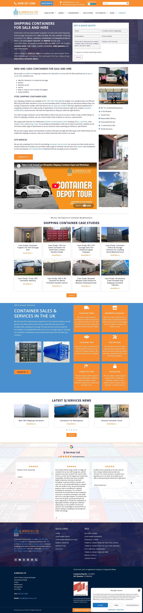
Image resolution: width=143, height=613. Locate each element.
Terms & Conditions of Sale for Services (102, 546)
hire (46, 35)
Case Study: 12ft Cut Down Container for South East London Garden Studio (57, 248)
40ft (53, 43)
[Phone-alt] (36, 559)
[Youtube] (19, 559)
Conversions (73, 13)
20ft (46, 43)
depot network (33, 41)
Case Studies (88, 13)
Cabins (61, 13)
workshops (46, 38)
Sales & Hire (49, 13)
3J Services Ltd (71, 452)
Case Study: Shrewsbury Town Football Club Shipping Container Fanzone (115, 281)
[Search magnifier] (127, 3)
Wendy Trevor (99, 477)
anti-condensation (36, 149)
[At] (32, 559)
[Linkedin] (28, 559)
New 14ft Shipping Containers (31, 420)
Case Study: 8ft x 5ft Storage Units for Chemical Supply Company (86, 248)
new (24, 73)
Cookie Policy (111, 609)
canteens (37, 38)
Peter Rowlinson (62, 485)
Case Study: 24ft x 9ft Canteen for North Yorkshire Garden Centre (57, 280)
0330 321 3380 (34, 53)
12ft (15, 542)
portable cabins (38, 544)
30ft (56, 101)
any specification (20, 549)
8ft (45, 101)
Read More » (28, 253)
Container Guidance (93, 536)
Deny (116, 605)
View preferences (132, 605)
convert (59, 35)
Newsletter (61, 546)
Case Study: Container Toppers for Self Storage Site (28, 247)
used (31, 73)
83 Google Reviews (78, 456)
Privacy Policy (120, 609)
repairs (80, 147)
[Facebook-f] (15, 559)
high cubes (31, 46)
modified (64, 106)
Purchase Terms (91, 540)
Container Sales (63, 536)
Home (58, 533)
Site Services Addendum (94, 549)
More (112, 13)
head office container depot (26, 58)
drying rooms (33, 124)
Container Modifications (67, 540)
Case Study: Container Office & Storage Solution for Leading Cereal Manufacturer (115, 248)
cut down (54, 106)
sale (39, 35)
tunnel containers (44, 46)
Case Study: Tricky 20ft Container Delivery (28, 279)
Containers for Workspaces (71, 420)
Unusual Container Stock (111, 420)
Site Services (101, 13)
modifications (37, 551)
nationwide (23, 544)
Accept (100, 605)
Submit (78, 57)
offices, (77, 122)
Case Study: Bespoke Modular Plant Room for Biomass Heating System (86, 280)
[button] (139, 590)
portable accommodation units (55, 122)
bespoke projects (62, 38)
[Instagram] (23, 559)
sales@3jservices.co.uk (27, 598)
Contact (122, 13)
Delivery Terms (90, 533)
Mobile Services (62, 543)
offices (29, 38)
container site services (58, 144)
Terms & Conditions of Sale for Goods (101, 543)
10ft (48, 101)
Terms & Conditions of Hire (96, 552)
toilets (22, 124)
